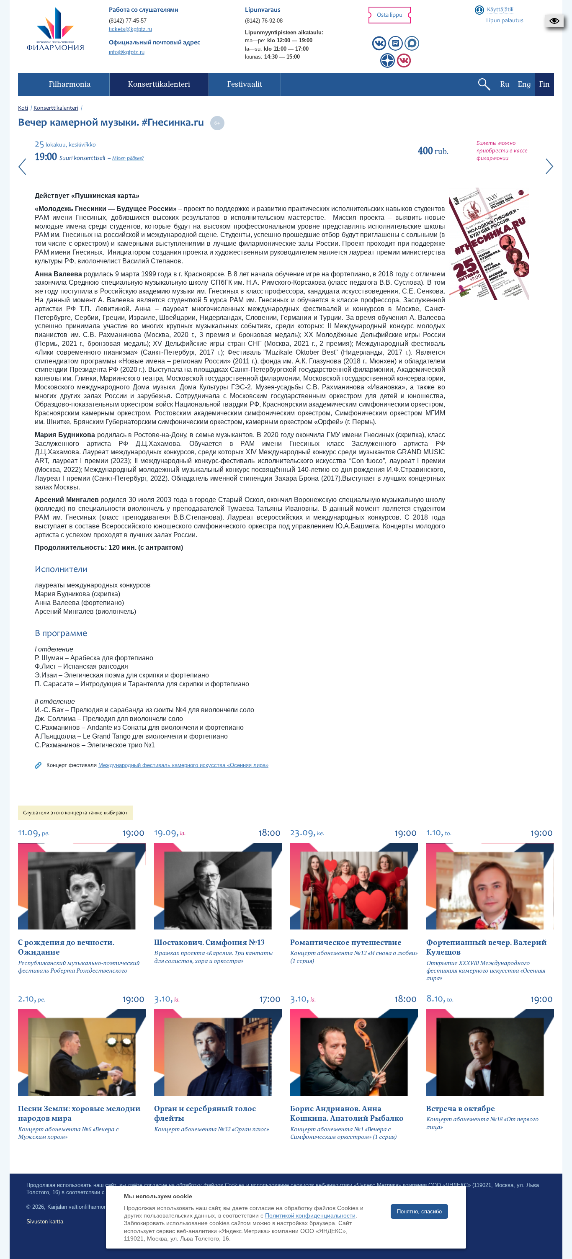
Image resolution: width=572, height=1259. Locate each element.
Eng (524, 84)
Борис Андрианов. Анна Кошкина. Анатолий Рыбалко (347, 1113)
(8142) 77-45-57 (128, 21)
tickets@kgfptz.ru (130, 29)
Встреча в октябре (460, 1109)
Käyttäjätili (500, 10)
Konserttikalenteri (55, 108)
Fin (544, 84)
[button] (554, 21)
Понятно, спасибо (419, 1211)
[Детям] (404, 66)
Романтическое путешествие (346, 942)
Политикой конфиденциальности (310, 1215)
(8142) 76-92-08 (264, 21)
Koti (23, 108)
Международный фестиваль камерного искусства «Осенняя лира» (183, 765)
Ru (505, 84)
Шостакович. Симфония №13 (209, 942)
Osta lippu (389, 15)
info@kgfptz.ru (126, 52)
